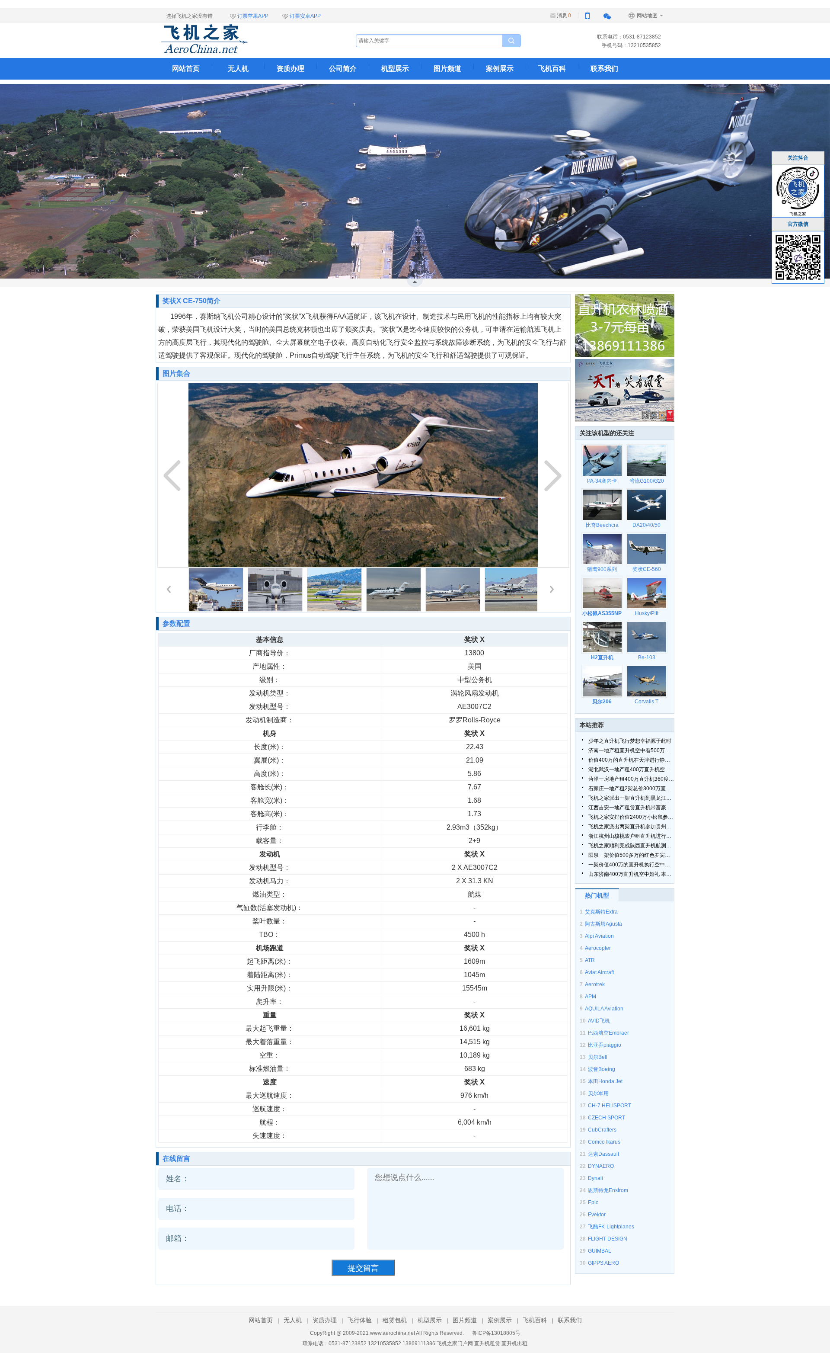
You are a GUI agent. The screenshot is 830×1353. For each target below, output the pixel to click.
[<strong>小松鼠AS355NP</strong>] (602, 593)
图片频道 (447, 68)
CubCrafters (602, 1130)
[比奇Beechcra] (602, 504)
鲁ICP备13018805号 (496, 1333)
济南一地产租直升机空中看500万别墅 (631, 750)
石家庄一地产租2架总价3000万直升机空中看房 (631, 789)
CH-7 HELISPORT (609, 1106)
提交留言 (363, 1268)
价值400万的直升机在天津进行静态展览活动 (631, 760)
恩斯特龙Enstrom (608, 1190)
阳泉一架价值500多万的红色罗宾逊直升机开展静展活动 (631, 855)
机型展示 (395, 68)
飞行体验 (360, 1320)
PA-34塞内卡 (602, 481)
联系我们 (604, 68)
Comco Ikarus (604, 1142)
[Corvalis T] (646, 681)
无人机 (238, 68)
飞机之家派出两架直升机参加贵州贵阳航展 (631, 827)
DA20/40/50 (646, 525)
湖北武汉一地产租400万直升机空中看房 (631, 769)
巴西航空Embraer (608, 1033)
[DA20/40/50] (646, 504)
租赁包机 (395, 1320)
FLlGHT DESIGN (607, 1239)
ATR (590, 960)
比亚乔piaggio (604, 1045)
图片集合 (176, 373)
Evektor (597, 1215)
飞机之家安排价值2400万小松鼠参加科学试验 (631, 817)
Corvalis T (646, 702)
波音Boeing (601, 1069)
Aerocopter (598, 948)
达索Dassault (603, 1154)
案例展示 (500, 68)
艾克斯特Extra (601, 912)
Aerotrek (595, 984)
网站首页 (186, 68)
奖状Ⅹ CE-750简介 (191, 301)
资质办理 (290, 68)
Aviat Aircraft (599, 972)
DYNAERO (601, 1166)
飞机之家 (247, 39)
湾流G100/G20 (646, 481)
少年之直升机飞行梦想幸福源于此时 (629, 741)
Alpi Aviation (599, 936)
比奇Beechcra (602, 525)
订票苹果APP (252, 16)
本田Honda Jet (605, 1081)
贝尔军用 (598, 1093)
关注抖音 (798, 158)
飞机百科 (552, 68)
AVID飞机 (599, 1021)
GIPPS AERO (603, 1263)
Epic (593, 1202)
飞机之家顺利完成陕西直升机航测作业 (631, 846)
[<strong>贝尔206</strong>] (602, 681)
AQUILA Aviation (604, 1009)
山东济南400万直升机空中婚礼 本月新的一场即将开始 (631, 874)
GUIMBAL (599, 1251)
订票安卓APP (305, 16)
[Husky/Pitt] (646, 593)
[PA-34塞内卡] (602, 460)
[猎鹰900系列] (602, 548)
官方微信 (798, 224)
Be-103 (646, 657)
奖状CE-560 (646, 569)
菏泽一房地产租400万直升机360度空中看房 (631, 779)
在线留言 (176, 1158)
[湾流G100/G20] (646, 460)
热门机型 (597, 895)
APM (590, 997)
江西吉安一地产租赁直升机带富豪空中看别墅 (631, 808)
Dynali (595, 1178)
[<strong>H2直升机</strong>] (602, 637)
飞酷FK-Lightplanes (611, 1227)
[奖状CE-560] (646, 548)
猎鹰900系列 (602, 569)
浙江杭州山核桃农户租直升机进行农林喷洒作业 (631, 836)
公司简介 (343, 68)
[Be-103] (646, 637)
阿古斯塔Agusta (603, 924)
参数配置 (176, 623)
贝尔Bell (597, 1057)
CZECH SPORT (606, 1118)
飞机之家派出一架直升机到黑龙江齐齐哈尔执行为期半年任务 (631, 798)
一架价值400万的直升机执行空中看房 (631, 865)
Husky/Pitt (646, 613)
